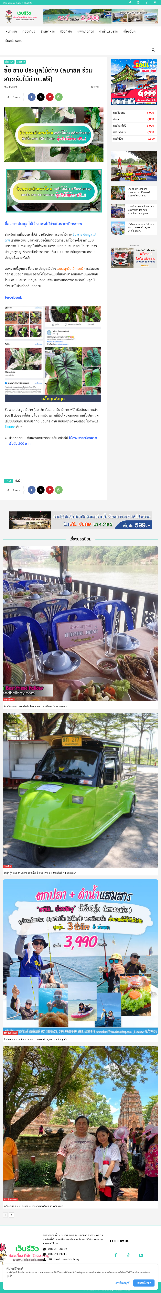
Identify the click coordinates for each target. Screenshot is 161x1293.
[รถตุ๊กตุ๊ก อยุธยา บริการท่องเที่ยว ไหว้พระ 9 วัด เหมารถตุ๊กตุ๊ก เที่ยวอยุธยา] (80, 790)
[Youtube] (141, 1255)
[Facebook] (32, 97)
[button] (153, 50)
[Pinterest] (50, 97)
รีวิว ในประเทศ (10, 1032)
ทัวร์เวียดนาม (120, 132)
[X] (41, 97)
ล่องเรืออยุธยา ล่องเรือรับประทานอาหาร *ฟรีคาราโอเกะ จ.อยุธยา (141, 210)
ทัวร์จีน (116, 119)
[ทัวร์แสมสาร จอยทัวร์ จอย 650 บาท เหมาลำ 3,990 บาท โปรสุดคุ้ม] (118, 228)
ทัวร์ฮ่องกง (119, 113)
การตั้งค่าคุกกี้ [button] (122, 1282)
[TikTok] (128, 1255)
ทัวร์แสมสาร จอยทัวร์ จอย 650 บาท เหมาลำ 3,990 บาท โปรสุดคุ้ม (141, 227)
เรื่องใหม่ (21, 62)
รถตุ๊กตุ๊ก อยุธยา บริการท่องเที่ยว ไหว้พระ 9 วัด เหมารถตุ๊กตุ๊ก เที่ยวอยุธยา (40, 872)
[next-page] (11, 1215)
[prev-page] (5, 1215)
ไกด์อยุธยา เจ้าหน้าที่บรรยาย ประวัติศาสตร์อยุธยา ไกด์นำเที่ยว (139, 192)
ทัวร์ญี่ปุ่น (118, 139)
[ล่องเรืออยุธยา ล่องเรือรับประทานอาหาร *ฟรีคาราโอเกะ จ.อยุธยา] (118, 211)
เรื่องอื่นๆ (9, 62)
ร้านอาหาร (8, 699)
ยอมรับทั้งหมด (144, 1282)
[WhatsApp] (59, 97)
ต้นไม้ (17, 481)
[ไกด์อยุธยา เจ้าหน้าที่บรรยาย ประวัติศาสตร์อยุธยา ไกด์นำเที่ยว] (118, 193)
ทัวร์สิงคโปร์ (119, 126)
